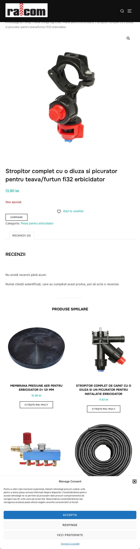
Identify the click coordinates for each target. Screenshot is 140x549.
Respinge (70, 525)
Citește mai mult (36, 404)
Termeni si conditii (70, 543)
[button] (134, 481)
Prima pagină (13, 22)
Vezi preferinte (70, 535)
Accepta (70, 515)
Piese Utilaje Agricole (47, 22)
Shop (27, 22)
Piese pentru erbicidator (78, 22)
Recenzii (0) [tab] (21, 235)
